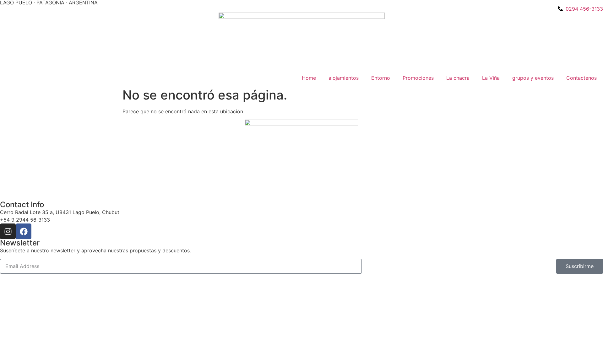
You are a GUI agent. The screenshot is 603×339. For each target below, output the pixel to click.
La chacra (458, 78)
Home (309, 78)
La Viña (491, 78)
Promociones (418, 78)
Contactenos (581, 78)
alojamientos (344, 78)
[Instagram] (8, 231)
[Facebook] (23, 231)
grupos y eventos (533, 78)
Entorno (380, 78)
